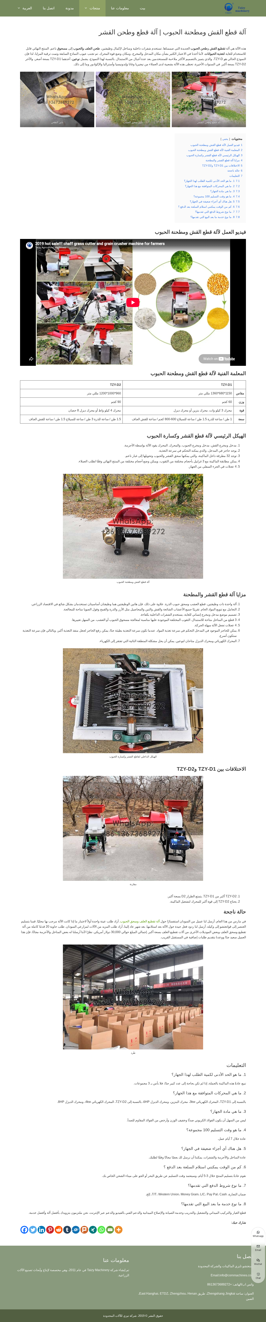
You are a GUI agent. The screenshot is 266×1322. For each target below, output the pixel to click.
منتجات (95, 8)
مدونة (69, 8)
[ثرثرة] (84, 1230)
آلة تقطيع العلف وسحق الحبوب (140, 921)
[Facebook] (24, 1230)
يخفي (225, 139)
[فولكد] (76, 1230)
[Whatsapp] (101, 1230)
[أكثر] (118, 1230)
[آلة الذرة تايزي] (237, 8)
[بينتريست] (50, 1230)
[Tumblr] (67, 1230)
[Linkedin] (41, 1230)
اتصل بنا (49, 8)
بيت (142, 8)
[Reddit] (59, 1230)
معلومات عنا (120, 8)
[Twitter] (33, 1230)
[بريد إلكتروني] (110, 1230)
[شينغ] (93, 1230)
